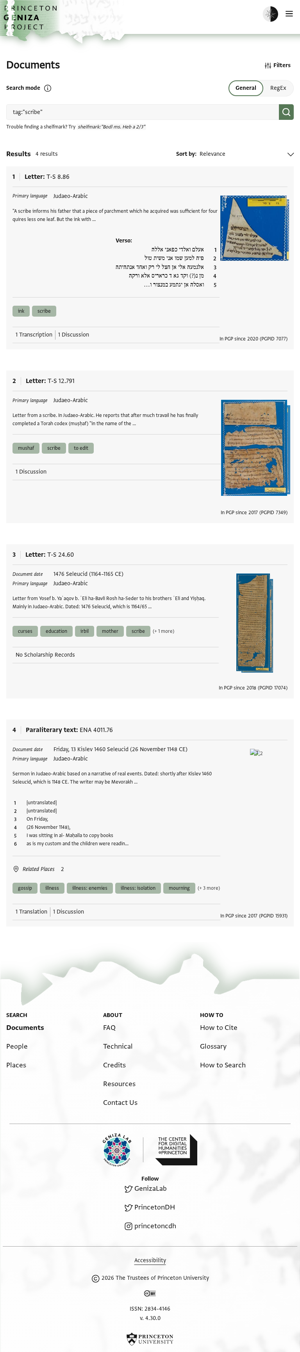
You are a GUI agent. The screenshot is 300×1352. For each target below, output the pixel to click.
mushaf (26, 448)
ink (21, 311)
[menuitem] (25, 1027)
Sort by (185, 154)
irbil (84, 631)
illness (52, 888)
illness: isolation (138, 888)
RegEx (278, 88)
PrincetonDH (154, 1207)
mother (110, 631)
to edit (81, 448)
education (56, 631)
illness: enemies (89, 888)
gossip (25, 888)
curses (25, 631)
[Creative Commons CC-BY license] (150, 1295)
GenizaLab (150, 1188)
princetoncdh (155, 1226)
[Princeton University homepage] (150, 1339)
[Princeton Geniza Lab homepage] (123, 1150)
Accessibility (150, 1260)
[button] (31, 21)
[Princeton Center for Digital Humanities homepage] (176, 1149)
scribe (44, 311)
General (246, 88)
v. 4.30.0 (150, 1318)
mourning (179, 888)
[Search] (286, 112)
